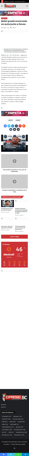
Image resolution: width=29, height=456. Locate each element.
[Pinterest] (20, 125)
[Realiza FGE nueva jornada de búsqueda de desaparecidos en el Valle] (21, 203)
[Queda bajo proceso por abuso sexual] (7, 203)
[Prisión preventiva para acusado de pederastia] (21, 221)
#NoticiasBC (6, 419)
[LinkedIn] (12, 125)
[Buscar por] (27, 6)
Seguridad (4, 18)
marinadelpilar (7, 429)
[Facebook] (5, 125)
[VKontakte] (10, 129)
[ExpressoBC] (10, 6)
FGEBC (18, 120)
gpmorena (19, 427)
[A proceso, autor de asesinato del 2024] (7, 221)
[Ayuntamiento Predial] (14, 113)
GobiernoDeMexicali (8, 427)
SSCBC (11, 432)
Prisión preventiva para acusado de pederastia (20, 228)
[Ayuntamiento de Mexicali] (14, 13)
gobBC (5, 424)
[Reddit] (23, 125)
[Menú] (2, 6)
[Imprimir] (18, 129)
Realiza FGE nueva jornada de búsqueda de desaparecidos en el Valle (21, 211)
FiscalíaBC (21, 421)
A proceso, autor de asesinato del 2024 (6, 227)
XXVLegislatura (19, 435)
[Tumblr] (16, 125)
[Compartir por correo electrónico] (14, 129)
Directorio (3, 404)
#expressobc (17, 416)
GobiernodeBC (14, 424)
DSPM (11, 120)
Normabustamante (19, 429)
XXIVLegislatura (7, 435)
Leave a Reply (14, 236)
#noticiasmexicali (18, 419)
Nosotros (3, 407)
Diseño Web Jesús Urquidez (18, 444)
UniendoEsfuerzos (21, 432)
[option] (14, 143)
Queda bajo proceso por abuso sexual (7, 209)
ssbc (4, 432)
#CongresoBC (6, 416)
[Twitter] (9, 125)
